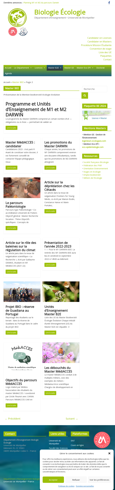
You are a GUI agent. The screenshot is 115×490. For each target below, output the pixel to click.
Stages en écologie (92, 171)
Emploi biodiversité (92, 174)
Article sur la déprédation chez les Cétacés (59, 186)
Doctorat (100, 67)
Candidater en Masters (99, 41)
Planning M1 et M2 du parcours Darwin (41, 2)
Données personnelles (85, 486)
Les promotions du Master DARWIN (58, 144)
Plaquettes (105, 55)
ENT (73, 440)
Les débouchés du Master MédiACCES (58, 369)
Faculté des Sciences (58, 448)
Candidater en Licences (99, 37)
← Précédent (12, 418)
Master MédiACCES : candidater (20, 144)
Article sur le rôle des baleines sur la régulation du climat (21, 246)
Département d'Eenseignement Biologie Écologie (26, 479)
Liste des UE (105, 52)
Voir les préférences (99, 479)
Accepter (53, 479)
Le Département (21, 67)
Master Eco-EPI (84, 67)
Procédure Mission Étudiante (96, 45)
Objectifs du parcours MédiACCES (21, 382)
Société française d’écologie (96, 162)
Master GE (69, 67)
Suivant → (72, 418)
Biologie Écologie (60, 12)
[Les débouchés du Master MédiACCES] (60, 344)
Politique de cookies (66, 486)
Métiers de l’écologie (92, 178)
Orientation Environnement (95, 168)
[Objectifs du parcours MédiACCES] (22, 344)
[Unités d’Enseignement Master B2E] (60, 283)
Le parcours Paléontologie (16, 204)
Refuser (76, 479)
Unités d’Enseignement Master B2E (56, 310)
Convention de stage (100, 48)
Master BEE (18, 82)
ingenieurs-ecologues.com (94, 141)
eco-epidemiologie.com (93, 147)
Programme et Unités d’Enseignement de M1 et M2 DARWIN (36, 109)
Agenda (8, 73)
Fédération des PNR (92, 165)
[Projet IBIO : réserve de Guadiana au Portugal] (22, 283)
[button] (109, 453)
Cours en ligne (77, 445)
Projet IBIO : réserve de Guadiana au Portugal (20, 310)
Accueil (8, 67)
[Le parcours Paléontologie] (22, 179)
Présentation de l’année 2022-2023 (57, 244)
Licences (38, 67)
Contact (107, 59)
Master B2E (53, 67)
